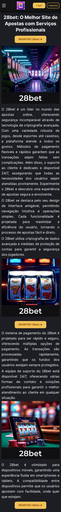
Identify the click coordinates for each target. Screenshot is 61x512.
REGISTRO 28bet (29, 39)
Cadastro (53, 5)
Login (39, 5)
